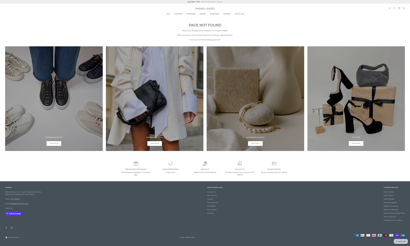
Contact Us (211, 192)
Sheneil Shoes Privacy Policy (394, 213)
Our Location (212, 210)
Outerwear (191, 14)
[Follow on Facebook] (6, 228)
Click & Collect (389, 192)
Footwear (178, 14)
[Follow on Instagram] (12, 228)
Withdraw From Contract (393, 220)
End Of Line (239, 14)
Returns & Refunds (391, 210)
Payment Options (390, 203)
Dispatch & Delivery (391, 206)
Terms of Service (390, 217)
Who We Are (212, 195)
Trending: (227, 14)
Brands (203, 14)
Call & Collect (388, 195)
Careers (210, 199)
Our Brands (211, 206)
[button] (399, 8)
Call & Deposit (389, 199)
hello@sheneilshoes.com (19, 204)
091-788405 (15, 199)
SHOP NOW (255, 143)
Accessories (214, 14)
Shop (168, 14)
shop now (54, 143)
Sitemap (210, 213)
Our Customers (213, 203)
